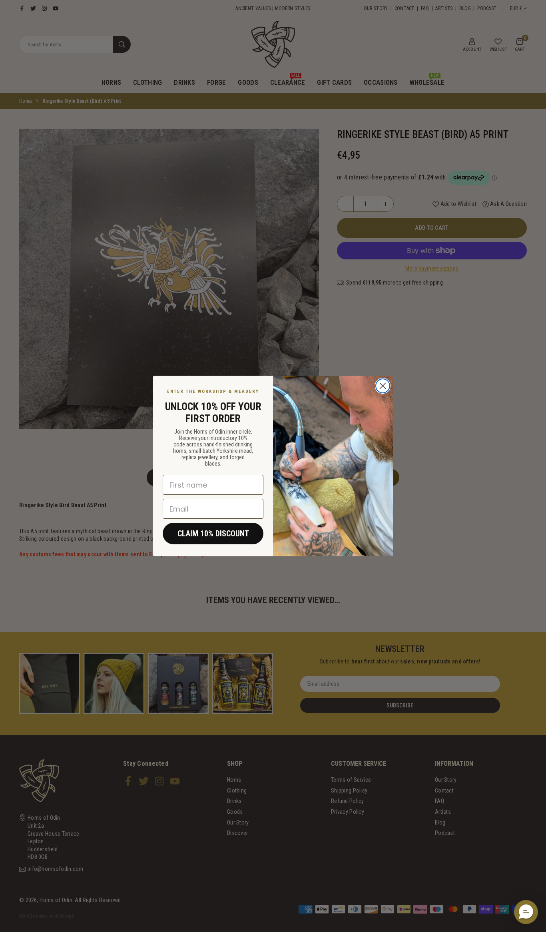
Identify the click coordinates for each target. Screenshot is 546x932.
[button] (526, 912)
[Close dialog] (383, 386)
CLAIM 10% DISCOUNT (213, 533)
